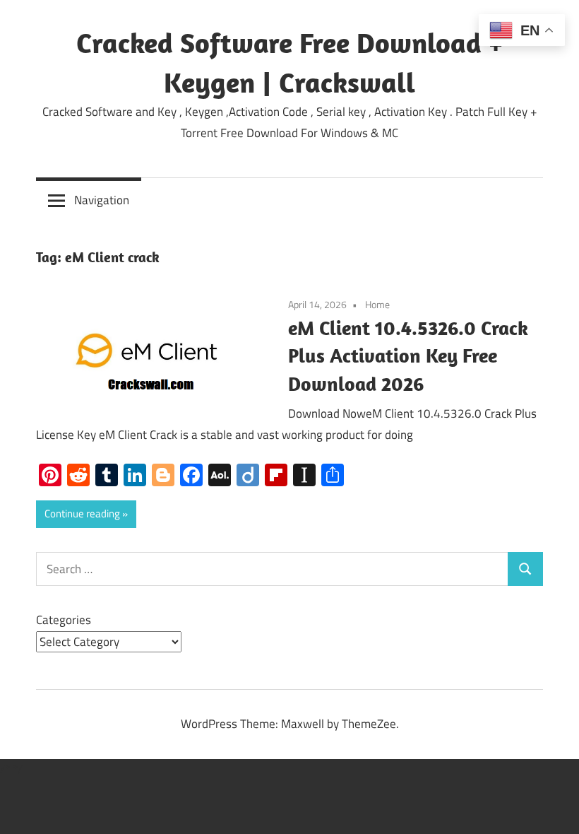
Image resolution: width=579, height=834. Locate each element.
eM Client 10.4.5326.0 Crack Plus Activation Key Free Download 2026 (408, 356)
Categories (63, 620)
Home (377, 304)
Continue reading (82, 513)
